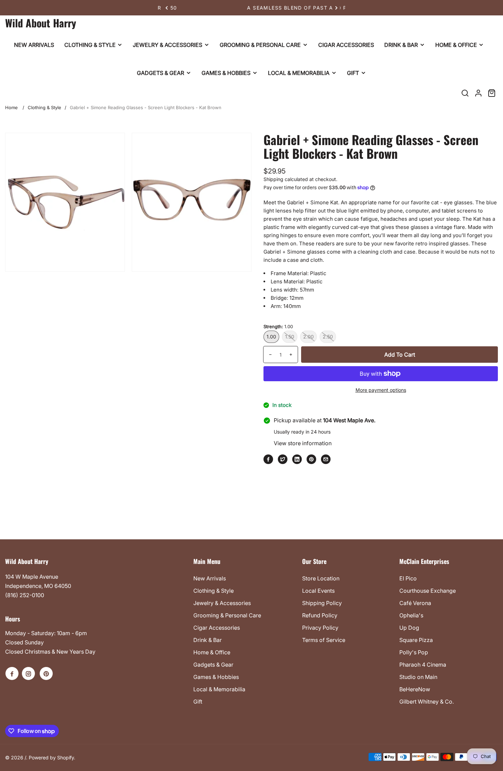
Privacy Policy (320, 627)
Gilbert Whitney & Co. (426, 701)
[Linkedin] (297, 459)
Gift (197, 701)
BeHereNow (414, 689)
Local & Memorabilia (219, 689)
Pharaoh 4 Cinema (422, 664)
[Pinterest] (311, 459)
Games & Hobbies (216, 676)
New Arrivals (209, 578)
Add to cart (399, 354)
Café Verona (415, 603)
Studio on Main (418, 676)
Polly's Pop (413, 652)
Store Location (320, 578)
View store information (303, 443)
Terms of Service (323, 640)
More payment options (381, 390)
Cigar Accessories (216, 627)
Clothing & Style (44, 107)
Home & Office (211, 652)
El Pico (408, 578)
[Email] (326, 459)
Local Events (318, 590)
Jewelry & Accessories (222, 603)
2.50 (328, 336)
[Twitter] (282, 459)
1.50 (289, 336)
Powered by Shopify (51, 757)
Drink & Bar (207, 640)
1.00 (271, 336)
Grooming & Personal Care (227, 615)
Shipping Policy (322, 603)
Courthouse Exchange (427, 590)
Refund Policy (319, 615)
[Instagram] (28, 673)
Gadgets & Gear (213, 664)
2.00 (308, 336)
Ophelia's (411, 615)
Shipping (273, 179)
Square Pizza (416, 640)
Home (11, 107)
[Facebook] (268, 459)
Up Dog (409, 627)
